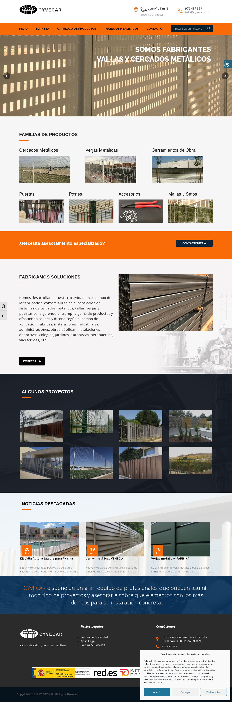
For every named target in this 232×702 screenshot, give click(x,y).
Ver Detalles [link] (43, 433)
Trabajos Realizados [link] (121, 28)
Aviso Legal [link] (88, 641)
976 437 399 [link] (169, 646)
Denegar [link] (185, 692)
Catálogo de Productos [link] (76, 28)
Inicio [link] (23, 28)
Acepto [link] (157, 692)
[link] (228, 64)
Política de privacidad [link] (154, 676)
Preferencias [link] (213, 692)
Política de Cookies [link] (93, 645)
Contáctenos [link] (192, 243)
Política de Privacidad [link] (94, 637)
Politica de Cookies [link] (153, 682)
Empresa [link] (42, 28)
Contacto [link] (154, 28)
